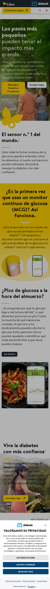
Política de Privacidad (13, 581)
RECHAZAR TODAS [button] (25, 571)
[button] (45, 525)
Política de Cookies (28, 581)
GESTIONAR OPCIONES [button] (26, 557)
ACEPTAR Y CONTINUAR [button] (25, 564)
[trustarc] (31, 586)
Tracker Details (42, 581)
